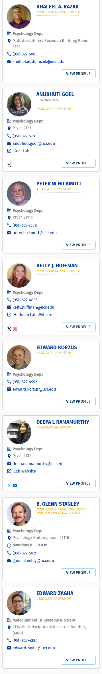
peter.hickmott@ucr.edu (35, 232)
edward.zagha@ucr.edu (34, 648)
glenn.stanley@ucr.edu (33, 560)
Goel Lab (21, 151)
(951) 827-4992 (25, 381)
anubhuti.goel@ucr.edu (34, 143)
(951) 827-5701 (25, 136)
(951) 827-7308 (25, 225)
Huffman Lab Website (32, 314)
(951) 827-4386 (25, 640)
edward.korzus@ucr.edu (34, 389)
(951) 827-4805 (25, 300)
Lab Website (24, 471)
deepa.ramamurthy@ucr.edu (39, 463)
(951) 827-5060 (25, 54)
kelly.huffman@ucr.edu (33, 307)
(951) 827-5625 (25, 553)
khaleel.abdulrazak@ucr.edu (38, 61)
